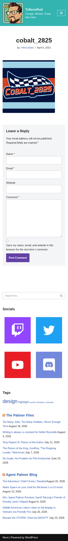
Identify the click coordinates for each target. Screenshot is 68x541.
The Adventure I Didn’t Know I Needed (24, 481)
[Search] (61, 295)
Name (10, 153)
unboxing (49, 402)
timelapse (41, 402)
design (10, 401)
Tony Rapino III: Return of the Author (23, 442)
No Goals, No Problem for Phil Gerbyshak (26, 458)
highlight (23, 402)
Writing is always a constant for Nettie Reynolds (30, 432)
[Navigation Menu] (61, 13)
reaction (32, 402)
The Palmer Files (20, 415)
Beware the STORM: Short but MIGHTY (25, 517)
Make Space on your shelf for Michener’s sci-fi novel (32, 487)
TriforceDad (27, 47)
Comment (12, 197)
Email (10, 168)
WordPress (31, 537)
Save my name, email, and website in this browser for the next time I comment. (29, 247)
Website (10, 182)
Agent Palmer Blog (21, 475)
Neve (6, 537)
